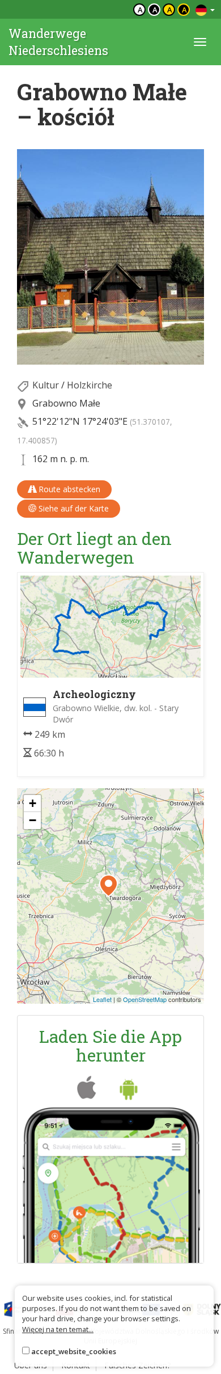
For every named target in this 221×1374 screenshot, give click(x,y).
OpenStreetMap (145, 999)
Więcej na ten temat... (58, 1329)
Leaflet (102, 999)
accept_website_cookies (73, 1351)
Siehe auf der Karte (72, 508)
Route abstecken (68, 489)
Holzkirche (89, 385)
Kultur (45, 385)
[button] (108, 885)
